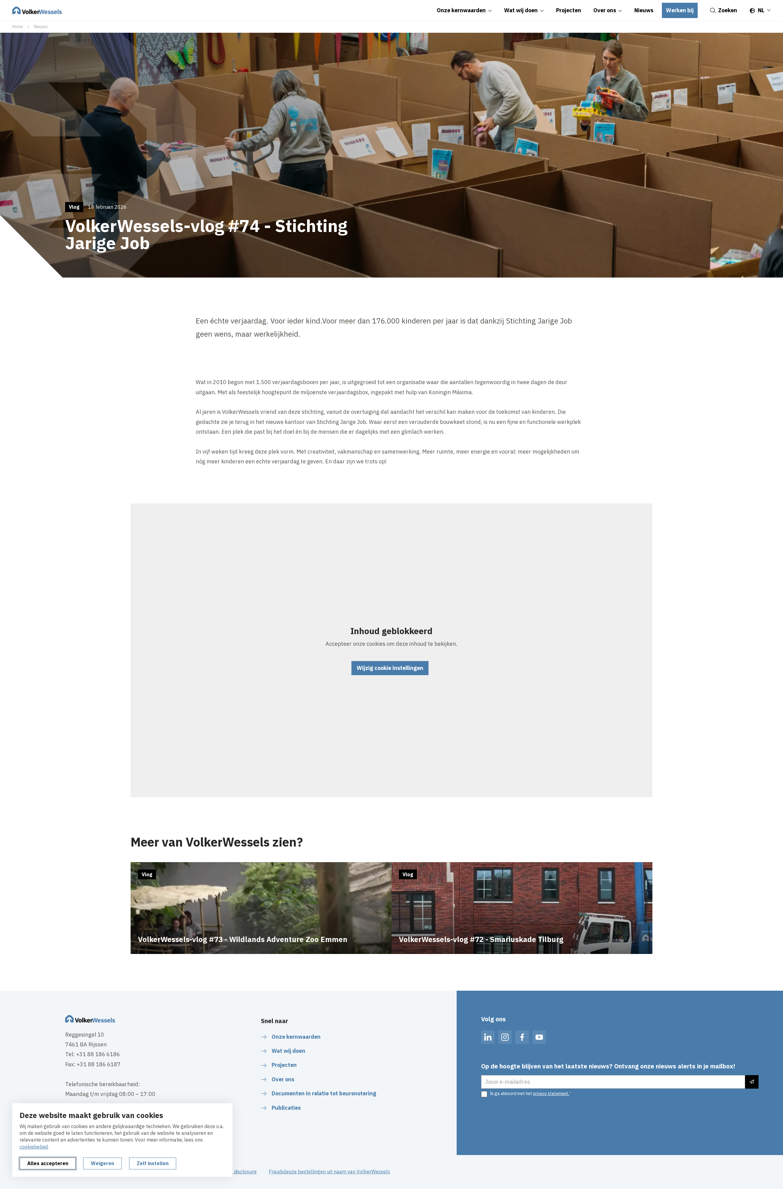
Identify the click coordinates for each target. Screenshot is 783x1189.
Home (17, 26)
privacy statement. (551, 1093)
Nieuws (41, 26)
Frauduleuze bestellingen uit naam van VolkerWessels (329, 1171)
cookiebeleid (34, 1147)
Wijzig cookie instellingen (390, 667)
